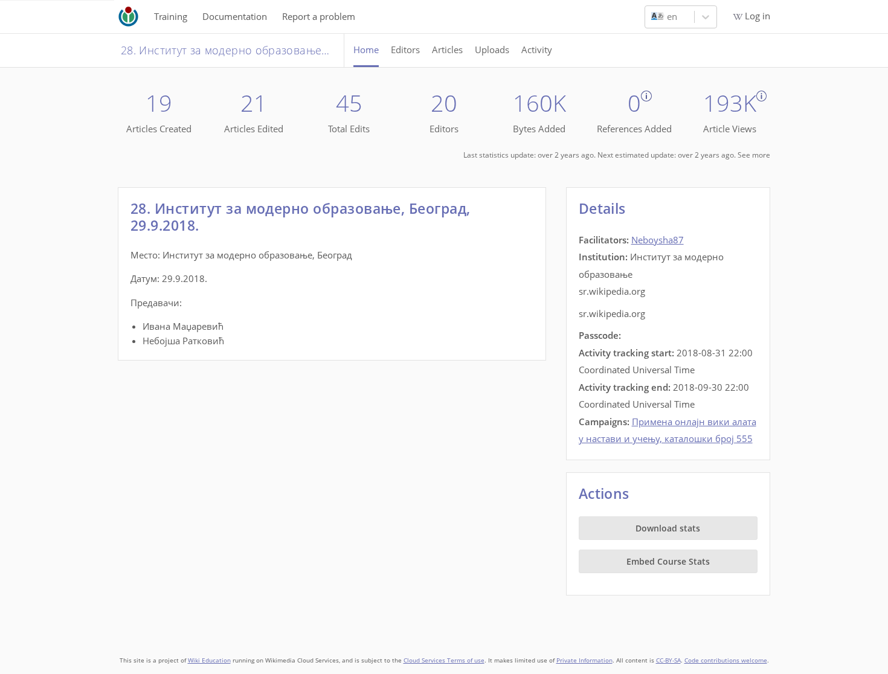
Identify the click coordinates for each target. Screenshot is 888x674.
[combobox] (652, 17)
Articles (447, 49)
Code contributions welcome (725, 660)
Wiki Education (209, 660)
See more (754, 155)
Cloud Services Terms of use (444, 660)
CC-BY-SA (668, 660)
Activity (536, 49)
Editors (405, 49)
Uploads (492, 49)
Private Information (584, 660)
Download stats (667, 528)
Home (366, 49)
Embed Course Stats (668, 561)
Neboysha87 (657, 240)
